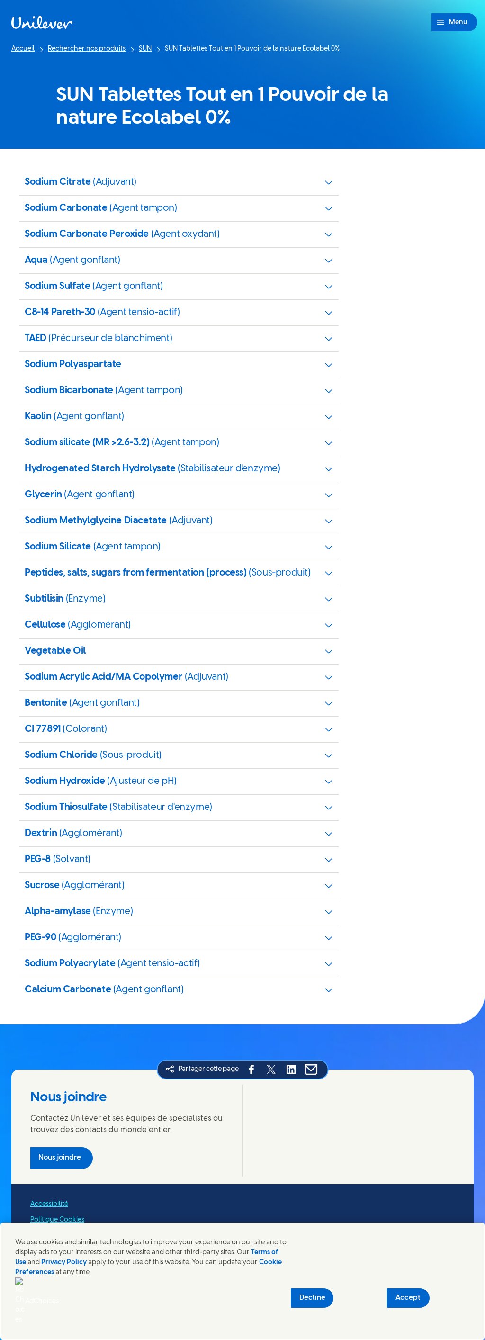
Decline (312, 1298)
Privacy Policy (64, 1262)
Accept (408, 1298)
